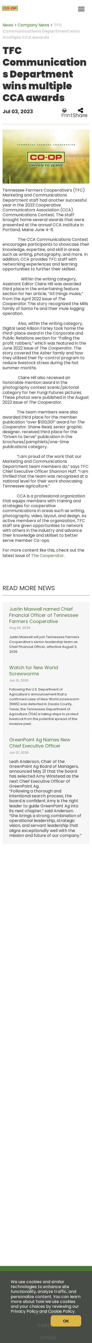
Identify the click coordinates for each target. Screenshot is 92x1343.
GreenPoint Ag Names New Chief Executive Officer (39, 743)
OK (66, 1321)
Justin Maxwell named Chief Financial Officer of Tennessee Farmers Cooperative (43, 615)
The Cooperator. (48, 556)
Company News (33, 25)
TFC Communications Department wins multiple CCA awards (41, 31)
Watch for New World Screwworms (33, 671)
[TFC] (46, 9)
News (8, 25)
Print (67, 115)
